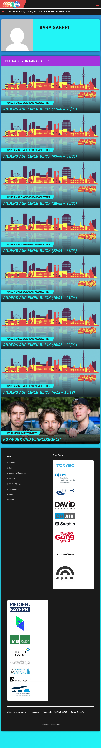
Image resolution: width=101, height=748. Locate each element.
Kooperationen (13, 489)
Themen (11, 463)
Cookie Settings (77, 712)
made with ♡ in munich (51, 725)
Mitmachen (12, 494)
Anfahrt (11, 499)
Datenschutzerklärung (17, 712)
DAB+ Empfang (14, 484)
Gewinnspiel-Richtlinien (17, 473)
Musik (10, 468)
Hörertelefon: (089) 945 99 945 (55, 712)
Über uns (11, 478)
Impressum (34, 712)
